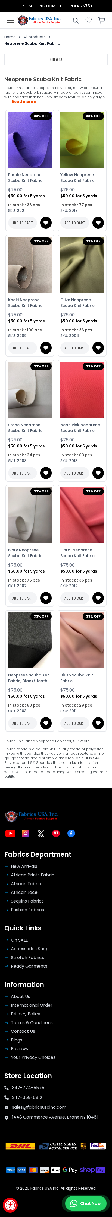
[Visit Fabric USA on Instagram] (26, 833)
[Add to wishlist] (46, 223)
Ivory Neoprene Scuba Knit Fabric (25, 552)
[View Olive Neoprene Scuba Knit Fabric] (82, 265)
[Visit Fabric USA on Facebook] (71, 833)
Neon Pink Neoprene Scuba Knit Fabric (80, 427)
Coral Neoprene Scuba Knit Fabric (77, 552)
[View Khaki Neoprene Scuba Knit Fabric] (30, 265)
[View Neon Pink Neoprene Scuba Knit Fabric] (82, 390)
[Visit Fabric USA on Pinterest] (56, 833)
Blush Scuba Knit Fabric (76, 678)
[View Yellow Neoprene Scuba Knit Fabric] (82, 140)
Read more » (24, 102)
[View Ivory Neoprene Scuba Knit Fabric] (30, 515)
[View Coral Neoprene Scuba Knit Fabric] (82, 515)
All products (34, 37)
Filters (56, 59)
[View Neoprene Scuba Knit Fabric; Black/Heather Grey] (30, 640)
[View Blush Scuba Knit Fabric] (82, 640)
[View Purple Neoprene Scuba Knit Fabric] (30, 140)
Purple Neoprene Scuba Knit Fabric (25, 177)
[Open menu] (10, 20)
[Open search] (76, 20)
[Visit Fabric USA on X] (41, 833)
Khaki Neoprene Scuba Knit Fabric (25, 302)
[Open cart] (102, 20)
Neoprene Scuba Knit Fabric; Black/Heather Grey (29, 678)
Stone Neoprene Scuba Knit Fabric (25, 427)
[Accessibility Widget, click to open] (10, 1205)
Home (10, 37)
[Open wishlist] (89, 20)
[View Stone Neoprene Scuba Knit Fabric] (30, 390)
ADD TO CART (22, 222)
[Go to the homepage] (39, 20)
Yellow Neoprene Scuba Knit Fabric (77, 177)
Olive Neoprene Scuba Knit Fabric (77, 302)
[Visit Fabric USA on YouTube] (10, 833)
